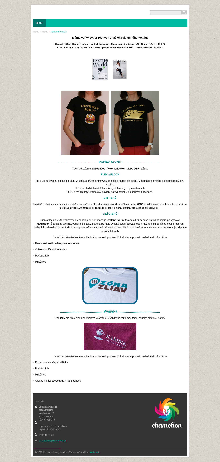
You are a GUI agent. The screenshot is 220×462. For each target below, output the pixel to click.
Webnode (95, 452)
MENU (36, 31)
